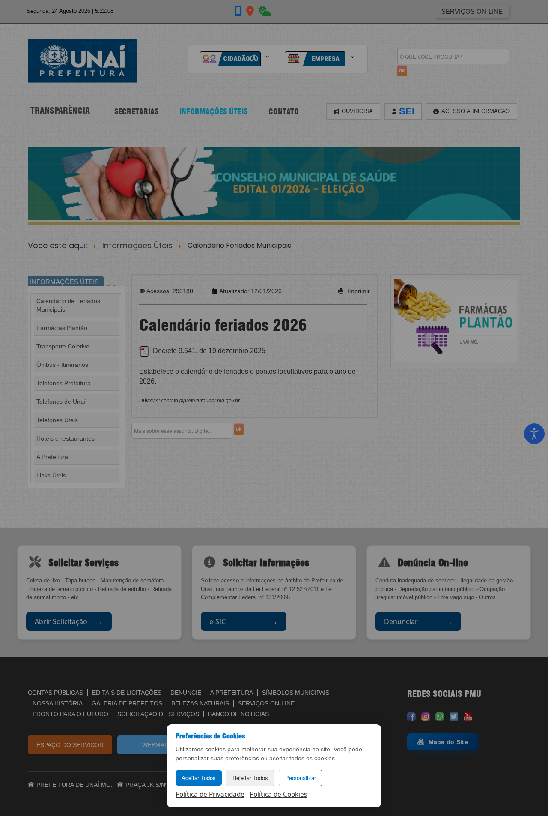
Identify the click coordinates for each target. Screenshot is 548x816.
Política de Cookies (278, 794)
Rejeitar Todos (250, 778)
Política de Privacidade (210, 794)
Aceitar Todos (199, 778)
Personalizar (300, 778)
